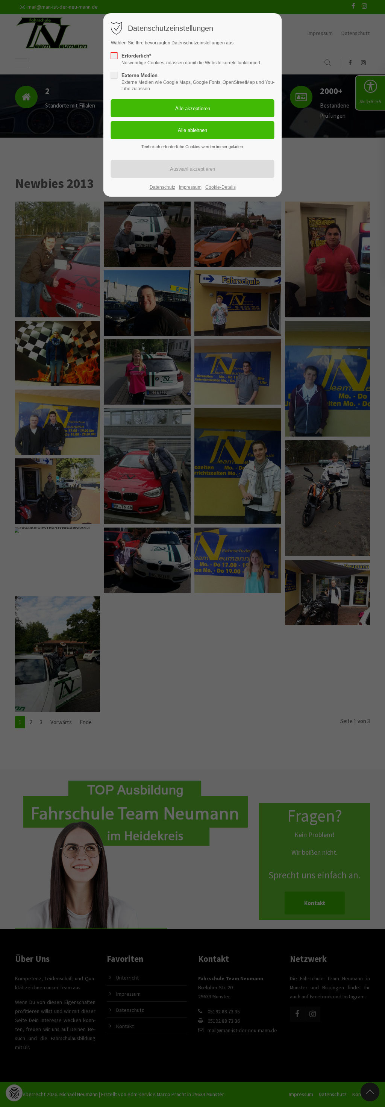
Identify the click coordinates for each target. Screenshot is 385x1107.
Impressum (190, 187)
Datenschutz (162, 187)
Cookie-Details (220, 187)
